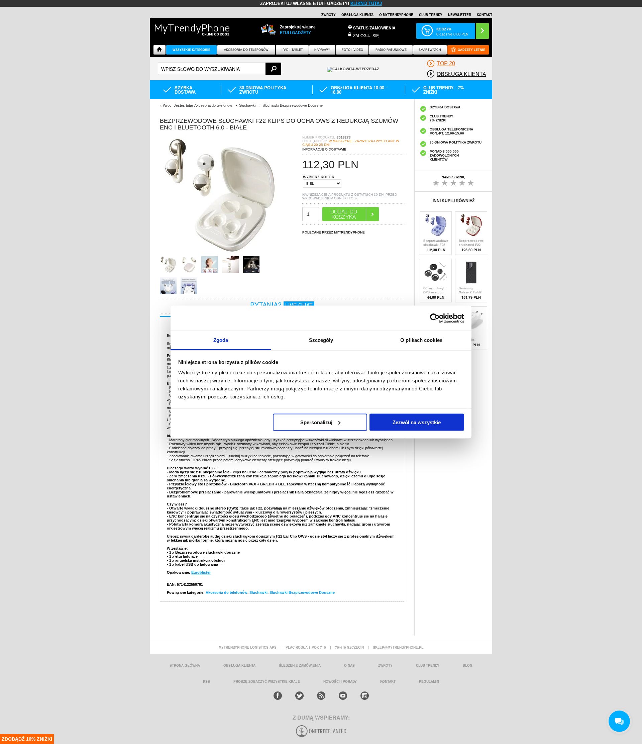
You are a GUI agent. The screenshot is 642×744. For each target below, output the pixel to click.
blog (467, 665)
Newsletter (459, 14)
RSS (206, 681)
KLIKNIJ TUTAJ (366, 3)
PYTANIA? (281, 304)
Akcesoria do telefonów (246, 50)
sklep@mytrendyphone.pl (398, 647)
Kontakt (484, 14)
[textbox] (219, 69)
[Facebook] (278, 695)
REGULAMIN (429, 681)
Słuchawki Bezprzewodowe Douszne (302, 592)
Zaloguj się (366, 35)
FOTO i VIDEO (352, 50)
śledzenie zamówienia (300, 665)
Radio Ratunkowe (391, 50)
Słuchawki (258, 592)
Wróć (167, 105)
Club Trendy (430, 14)
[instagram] (364, 695)
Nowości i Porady (340, 681)
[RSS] (321, 695)
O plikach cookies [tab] (421, 340)
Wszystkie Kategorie (191, 50)
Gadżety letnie (471, 50)
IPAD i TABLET (292, 50)
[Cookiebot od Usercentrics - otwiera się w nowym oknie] (435, 318)
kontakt (388, 681)
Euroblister (201, 572)
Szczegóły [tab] (321, 340)
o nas (349, 665)
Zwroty (328, 14)
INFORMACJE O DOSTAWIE (324, 149)
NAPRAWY (322, 50)
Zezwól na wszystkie (417, 422)
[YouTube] (343, 695)
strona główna (185, 665)
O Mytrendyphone (396, 14)
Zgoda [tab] (220, 340)
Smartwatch (430, 50)
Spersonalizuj (316, 422)
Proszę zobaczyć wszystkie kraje (266, 681)
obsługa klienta (239, 665)
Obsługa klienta (357, 14)
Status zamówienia (374, 28)
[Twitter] (299, 695)
